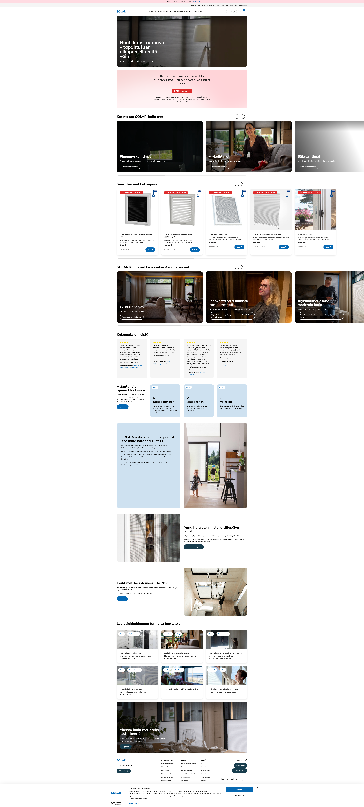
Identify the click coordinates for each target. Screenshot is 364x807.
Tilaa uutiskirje (124, 771)
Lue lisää (122, 599)
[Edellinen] (237, 116)
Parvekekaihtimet (167, 777)
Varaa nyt (122, 407)
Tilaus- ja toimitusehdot (188, 763)
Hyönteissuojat (163, 11)
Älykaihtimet (165, 770)
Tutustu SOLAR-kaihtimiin (131, 317)
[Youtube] (236, 779)
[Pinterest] (232, 779)
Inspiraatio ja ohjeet (181, 11)
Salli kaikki (239, 789)
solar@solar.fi (240, 765)
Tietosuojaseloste (186, 770)
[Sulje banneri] (257, 787)
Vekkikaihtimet (166, 774)
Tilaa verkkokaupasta (130, 166)
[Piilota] (155, 11)
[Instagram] (227, 779)
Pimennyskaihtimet (167, 763)
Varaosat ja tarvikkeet (168, 784)
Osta (150, 250)
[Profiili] (240, 11)
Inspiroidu (125, 747)
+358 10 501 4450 (239, 770)
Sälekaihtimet (165, 767)
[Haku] (235, 11)
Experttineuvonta (199, 11)
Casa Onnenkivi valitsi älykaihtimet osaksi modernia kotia (319, 316)
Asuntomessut (195, 5)
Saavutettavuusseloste (188, 774)
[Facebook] (222, 779)
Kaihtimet (150, 11)
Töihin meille (229, 5)
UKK (235, 5)
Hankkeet (204, 780)
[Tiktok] (245, 779)
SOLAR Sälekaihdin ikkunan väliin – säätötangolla (162, 363)
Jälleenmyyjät (220, 5)
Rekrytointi (204, 774)
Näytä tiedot (133, 803)
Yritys (203, 5)
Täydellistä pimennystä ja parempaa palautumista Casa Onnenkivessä (231, 316)
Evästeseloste (185, 777)
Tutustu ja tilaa (196, 2)
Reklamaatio (185, 780)
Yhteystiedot (210, 5)
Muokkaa (238, 795)
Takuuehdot (185, 767)
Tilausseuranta (242, 5)
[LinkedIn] (241, 779)
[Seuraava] (243, 116)
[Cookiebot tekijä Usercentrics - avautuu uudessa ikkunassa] (116, 803)
